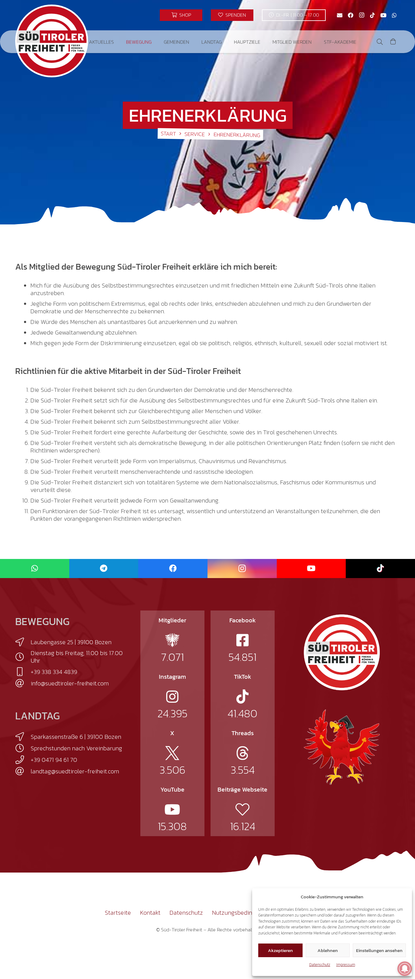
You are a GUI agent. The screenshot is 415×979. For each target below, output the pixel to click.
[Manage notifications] (404, 968)
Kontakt (150, 912)
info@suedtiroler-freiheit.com (70, 683)
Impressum (345, 964)
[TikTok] (372, 15)
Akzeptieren (280, 950)
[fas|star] (172, 640)
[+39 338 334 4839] (23, 672)
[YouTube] (383, 15)
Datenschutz (319, 964)
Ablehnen (327, 950)
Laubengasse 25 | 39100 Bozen (71, 642)
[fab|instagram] (172, 697)
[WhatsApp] (394, 15)
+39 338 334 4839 (54, 671)
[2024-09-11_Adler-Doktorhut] (342, 746)
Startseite (118, 912)
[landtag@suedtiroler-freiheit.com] (23, 771)
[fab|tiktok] (242, 697)
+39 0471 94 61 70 (54, 759)
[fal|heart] (242, 809)
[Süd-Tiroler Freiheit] (342, 652)
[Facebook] (350, 15)
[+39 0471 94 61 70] (23, 759)
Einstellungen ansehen (379, 950)
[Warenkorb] (393, 41)
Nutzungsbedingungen (242, 912)
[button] (118, 42)
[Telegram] (104, 568)
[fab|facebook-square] (242, 640)
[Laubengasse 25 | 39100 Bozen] (23, 642)
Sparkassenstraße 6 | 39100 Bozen (76, 736)
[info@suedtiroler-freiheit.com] (23, 683)
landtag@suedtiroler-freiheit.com (75, 771)
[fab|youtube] (172, 809)
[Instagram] (361, 15)
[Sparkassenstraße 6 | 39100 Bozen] (23, 736)
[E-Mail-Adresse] (339, 15)
